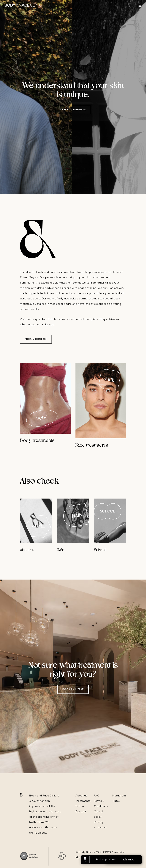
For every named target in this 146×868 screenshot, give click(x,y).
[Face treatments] (100, 400)
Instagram (119, 796)
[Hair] (73, 521)
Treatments (82, 801)
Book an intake (73, 689)
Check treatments (73, 110)
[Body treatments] (45, 398)
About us (81, 796)
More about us (36, 339)
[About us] (36, 521)
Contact (80, 811)
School (79, 806)
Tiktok (116, 801)
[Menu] (140, 5)
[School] (110, 521)
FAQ (96, 796)
